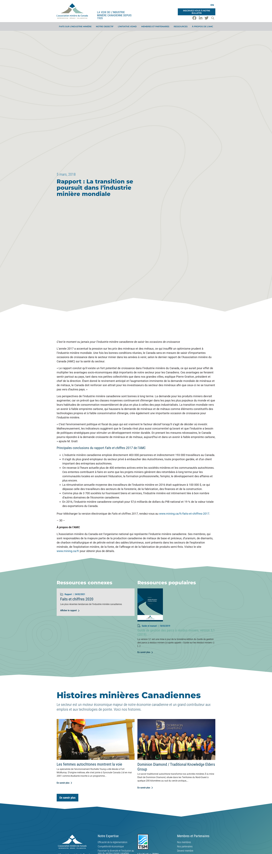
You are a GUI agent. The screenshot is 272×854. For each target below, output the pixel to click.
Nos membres (184, 842)
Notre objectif (104, 26)
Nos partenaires (185, 846)
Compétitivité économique (111, 846)
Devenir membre (185, 850)
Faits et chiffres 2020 (76, 599)
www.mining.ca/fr (68, 551)
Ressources (181, 26)
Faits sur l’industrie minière (75, 26)
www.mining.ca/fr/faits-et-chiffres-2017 (184, 513)
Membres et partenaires (155, 26)
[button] (212, 18)
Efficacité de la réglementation (112, 842)
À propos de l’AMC (202, 26)
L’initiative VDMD (127, 26)
